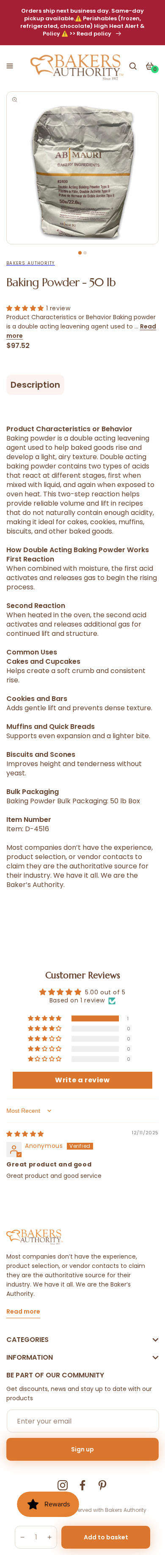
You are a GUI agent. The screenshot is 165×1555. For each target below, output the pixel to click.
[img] (25, 1134)
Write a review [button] (82, 1080)
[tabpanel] (82, 167)
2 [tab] (85, 253)
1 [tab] (80, 253)
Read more (23, 1312)
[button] (9, 65)
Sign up (82, 1449)
